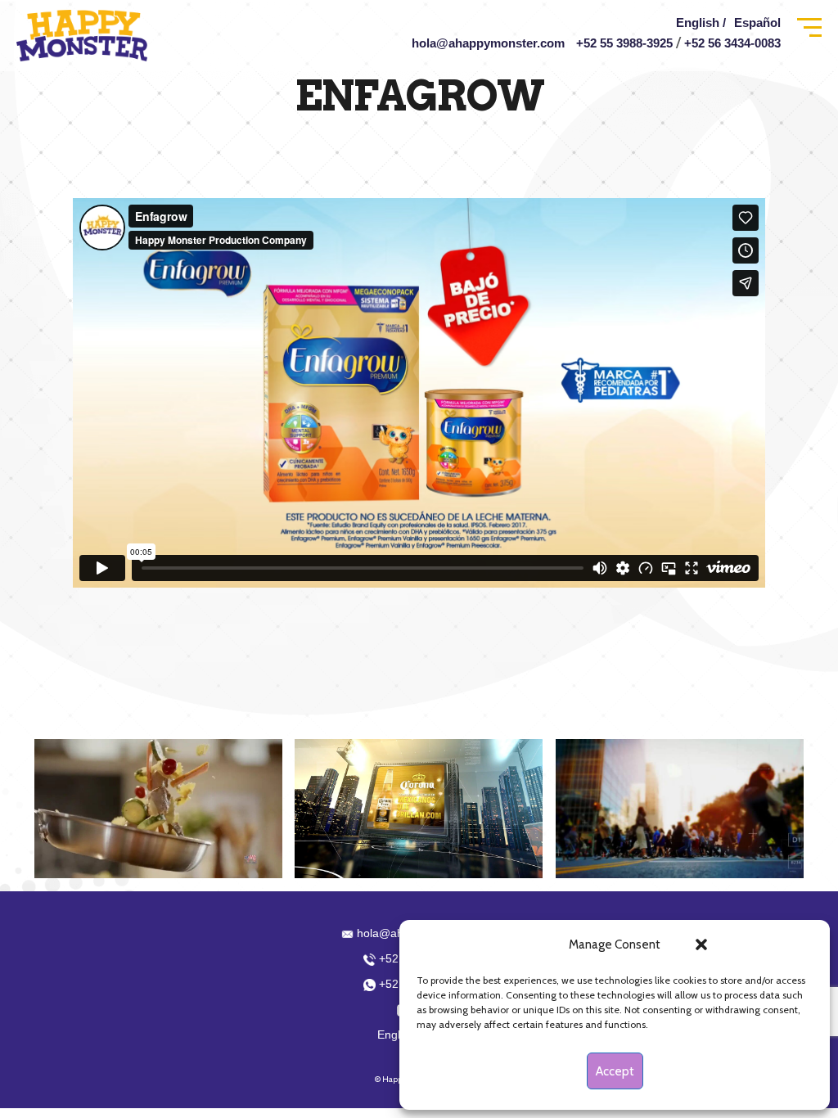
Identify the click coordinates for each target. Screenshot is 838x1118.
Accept (615, 1071)
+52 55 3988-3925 (624, 43)
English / (701, 22)
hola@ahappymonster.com (488, 43)
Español (757, 22)
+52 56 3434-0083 (732, 43)
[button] (701, 944)
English (396, 1034)
